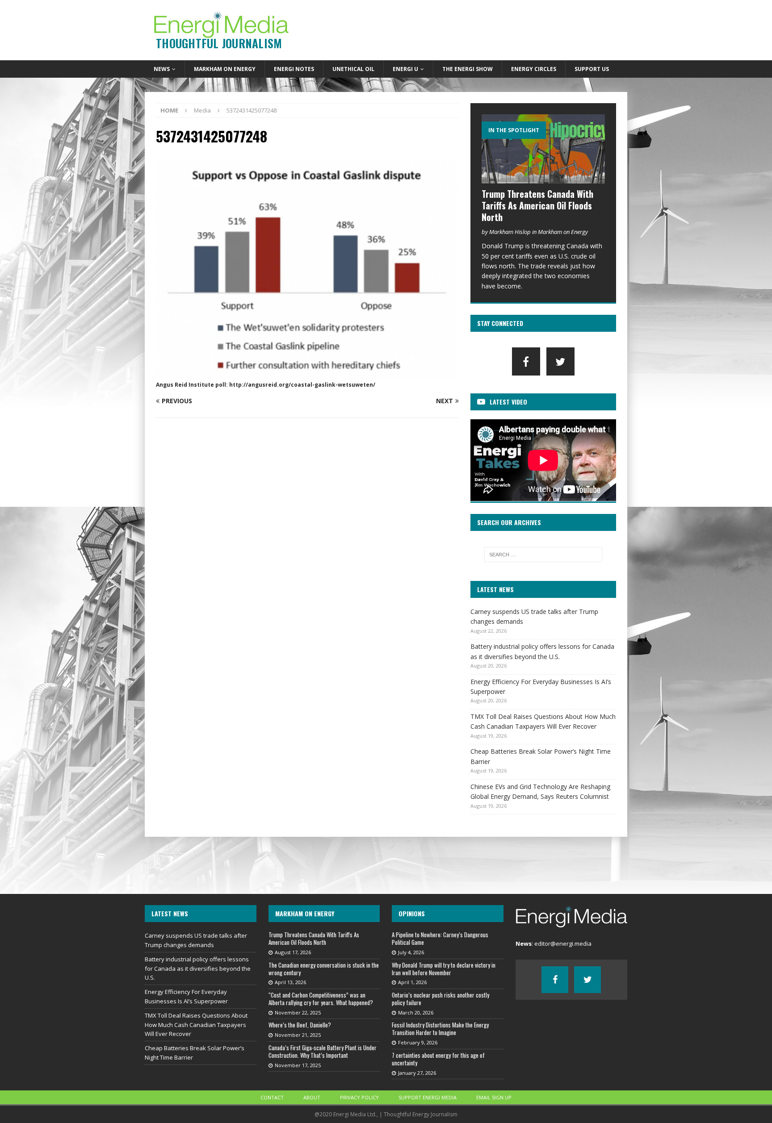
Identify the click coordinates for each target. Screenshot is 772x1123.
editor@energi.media (563, 943)
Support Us (592, 69)
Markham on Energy (225, 69)
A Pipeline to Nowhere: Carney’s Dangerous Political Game (440, 938)
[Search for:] (543, 554)
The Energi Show (467, 69)
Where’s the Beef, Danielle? (300, 1024)
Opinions (412, 913)
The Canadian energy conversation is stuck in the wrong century (324, 968)
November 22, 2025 (298, 1012)
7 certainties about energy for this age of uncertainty (438, 1059)
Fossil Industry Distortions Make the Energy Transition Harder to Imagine (440, 1028)
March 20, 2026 (415, 1012)
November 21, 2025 (298, 1034)
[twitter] (560, 361)
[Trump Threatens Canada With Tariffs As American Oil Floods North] (543, 149)
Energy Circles (533, 69)
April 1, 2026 (412, 982)
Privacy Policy (359, 1097)
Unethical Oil (353, 69)
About (311, 1097)
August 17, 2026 (293, 952)
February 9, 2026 (417, 1042)
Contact (272, 1097)
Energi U (405, 69)
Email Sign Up (494, 1097)
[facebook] (526, 361)
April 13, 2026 (290, 982)
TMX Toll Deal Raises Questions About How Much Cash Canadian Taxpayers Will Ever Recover (196, 1024)
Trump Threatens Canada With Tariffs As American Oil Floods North (537, 205)
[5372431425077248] (307, 373)
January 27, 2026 (417, 1072)
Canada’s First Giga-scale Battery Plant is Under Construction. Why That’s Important (323, 1051)
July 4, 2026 (411, 952)
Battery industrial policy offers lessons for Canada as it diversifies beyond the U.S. (198, 968)
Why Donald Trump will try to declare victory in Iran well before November (443, 968)
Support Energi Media (428, 1097)
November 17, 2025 (298, 1065)
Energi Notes (294, 69)
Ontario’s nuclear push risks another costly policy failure (440, 998)
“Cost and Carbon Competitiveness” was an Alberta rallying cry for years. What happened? (321, 998)
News (162, 69)
